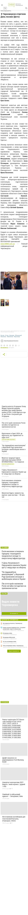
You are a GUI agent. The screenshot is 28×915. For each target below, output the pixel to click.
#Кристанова (17, 336)
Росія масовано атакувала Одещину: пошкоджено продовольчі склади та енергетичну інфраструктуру (12, 483)
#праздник (11, 335)
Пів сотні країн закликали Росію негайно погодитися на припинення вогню (13, 425)
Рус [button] (5, 8)
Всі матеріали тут (14, 613)
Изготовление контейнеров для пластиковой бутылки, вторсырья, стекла (13, 819)
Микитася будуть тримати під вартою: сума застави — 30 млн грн (13, 495)
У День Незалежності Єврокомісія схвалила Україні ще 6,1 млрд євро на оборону (14, 472)
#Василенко (3, 336)
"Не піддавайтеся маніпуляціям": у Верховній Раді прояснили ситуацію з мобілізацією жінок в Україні (14, 448)
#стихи (6, 335)
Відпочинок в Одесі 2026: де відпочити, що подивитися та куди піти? (12, 435)
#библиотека (10, 336)
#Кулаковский (18, 335)
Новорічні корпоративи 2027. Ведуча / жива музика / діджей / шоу (13, 784)
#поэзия (2, 335)
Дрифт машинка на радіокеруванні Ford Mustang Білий (13, 760)
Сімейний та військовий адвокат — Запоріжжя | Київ (12, 795)
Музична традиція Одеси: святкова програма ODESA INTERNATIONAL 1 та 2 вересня (13, 460)
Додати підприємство (14, 651)
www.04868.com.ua (8, 244)
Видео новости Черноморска (10, 603)
